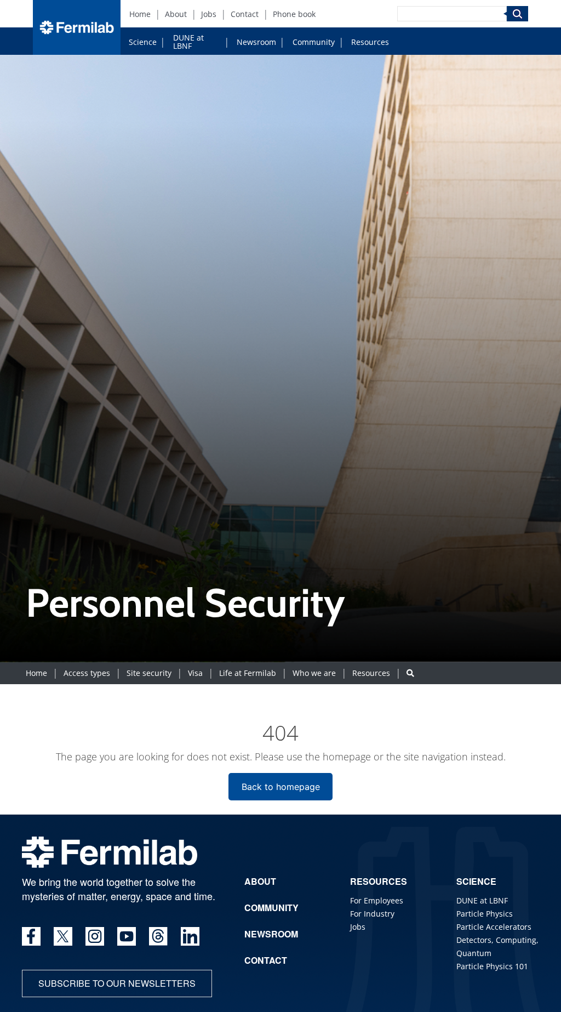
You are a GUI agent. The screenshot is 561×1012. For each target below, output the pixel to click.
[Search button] (410, 673)
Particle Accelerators (493, 927)
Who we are (314, 673)
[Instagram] (94, 936)
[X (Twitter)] (63, 936)
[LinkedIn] (190, 936)
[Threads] (158, 936)
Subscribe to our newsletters (117, 983)
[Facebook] (31, 936)
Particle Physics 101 (492, 966)
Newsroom (256, 42)
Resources (370, 42)
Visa (195, 673)
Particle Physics (484, 913)
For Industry (372, 913)
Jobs (208, 14)
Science (143, 42)
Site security (149, 673)
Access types (87, 673)
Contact (245, 14)
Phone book (294, 14)
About (176, 14)
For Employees (376, 900)
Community (314, 42)
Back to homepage (281, 786)
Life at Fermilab (247, 673)
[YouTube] (126, 936)
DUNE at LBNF (188, 41)
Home (140, 14)
